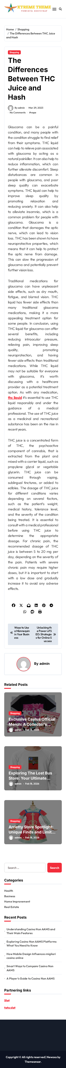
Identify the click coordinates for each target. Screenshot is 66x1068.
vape (33, 112)
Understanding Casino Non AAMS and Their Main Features (31, 931)
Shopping (14, 52)
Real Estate (11, 907)
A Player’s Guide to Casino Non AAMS (31, 978)
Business (9, 896)
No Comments (18, 112)
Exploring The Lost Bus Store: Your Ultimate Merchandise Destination (32, 778)
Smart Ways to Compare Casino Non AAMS (30, 968)
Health (8, 890)
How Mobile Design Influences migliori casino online (31, 956)
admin (44, 663)
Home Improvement (17, 901)
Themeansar (33, 1061)
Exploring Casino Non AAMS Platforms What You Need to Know (31, 943)
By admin (20, 107)
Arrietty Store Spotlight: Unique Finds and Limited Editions (32, 832)
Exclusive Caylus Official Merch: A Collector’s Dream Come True (32, 724)
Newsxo (52, 1057)
